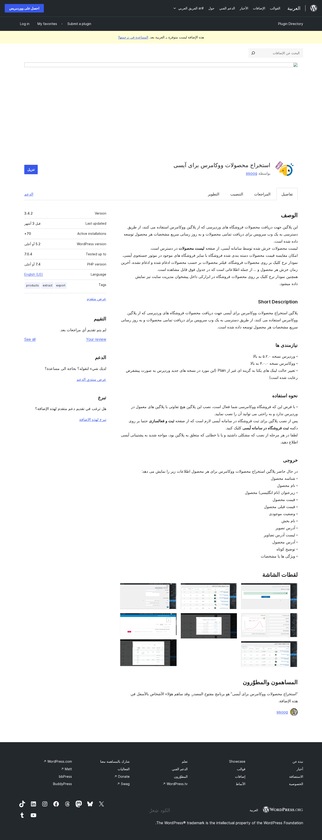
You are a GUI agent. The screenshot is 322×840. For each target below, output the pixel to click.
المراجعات (262, 194)
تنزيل (31, 169)
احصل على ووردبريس (24, 8)
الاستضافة (296, 776)
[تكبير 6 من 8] (170, 589)
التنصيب (236, 194)
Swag (123, 784)
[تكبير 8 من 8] (170, 645)
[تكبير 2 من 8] (291, 619)
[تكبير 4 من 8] (230, 589)
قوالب (241, 769)
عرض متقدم (96, 298)
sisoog (251, 173)
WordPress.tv (175, 784)
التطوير (213, 194)
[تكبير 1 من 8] (291, 589)
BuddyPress (62, 784)
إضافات (240, 776)
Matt (66, 769)
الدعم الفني (180, 769)
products (32, 285)
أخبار (300, 769)
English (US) (33, 274)
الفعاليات (124, 769)
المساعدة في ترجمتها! (133, 37)
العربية (254, 810)
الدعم (28, 194)
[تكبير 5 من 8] (230, 619)
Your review (96, 339)
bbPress (65, 776)
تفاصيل (287, 194)
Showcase (237, 761)
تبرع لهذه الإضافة (92, 419)
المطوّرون (181, 776)
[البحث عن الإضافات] (253, 53)
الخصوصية (296, 784)
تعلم (185, 761)
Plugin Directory (290, 24)
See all (30, 339)
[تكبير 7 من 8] (170, 619)
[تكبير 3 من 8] (291, 647)
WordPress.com (57, 761)
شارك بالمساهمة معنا (115, 761)
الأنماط (240, 784)
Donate (122, 776)
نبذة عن (298, 761)
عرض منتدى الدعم (91, 379)
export (60, 285)
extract (47, 285)
